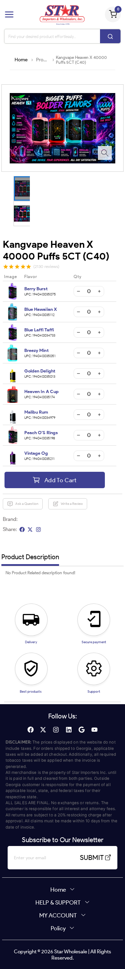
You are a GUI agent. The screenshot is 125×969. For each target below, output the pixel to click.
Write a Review (72, 503)
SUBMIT (92, 857)
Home (21, 60)
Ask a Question (26, 503)
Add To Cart (60, 480)
